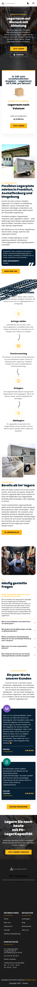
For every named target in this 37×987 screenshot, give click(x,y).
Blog (23, 922)
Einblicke (20, 54)
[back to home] (8, 3)
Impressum (8, 926)
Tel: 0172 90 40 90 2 (11, 956)
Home (6, 919)
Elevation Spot (30, 980)
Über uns (7, 922)
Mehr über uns (10, 271)
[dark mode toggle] (28, 3)
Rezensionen (26, 926)
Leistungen (26, 919)
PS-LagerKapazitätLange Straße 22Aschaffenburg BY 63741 (13, 950)
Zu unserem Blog (11, 532)
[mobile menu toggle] (33, 3)
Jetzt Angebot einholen (18, 852)
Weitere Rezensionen (18, 807)
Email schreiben (10, 959)
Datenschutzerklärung (12, 934)
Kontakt (7, 930)
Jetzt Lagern (18, 49)
